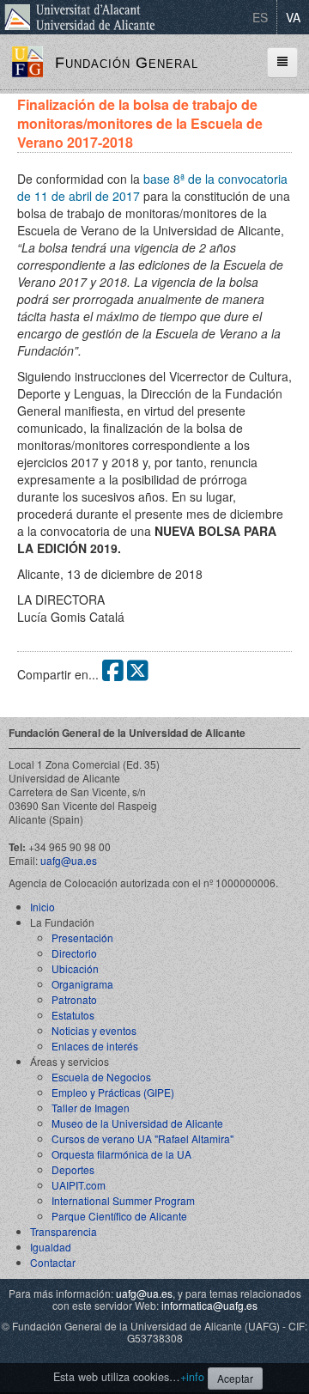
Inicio (42, 906)
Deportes (73, 1169)
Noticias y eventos (94, 1030)
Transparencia (63, 1231)
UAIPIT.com (79, 1185)
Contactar (53, 1262)
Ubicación (75, 968)
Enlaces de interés (95, 1045)
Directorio (74, 953)
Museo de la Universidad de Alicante (137, 1123)
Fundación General (126, 62)
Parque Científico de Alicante (119, 1215)
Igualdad (50, 1246)
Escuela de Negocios (101, 1076)
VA (293, 17)
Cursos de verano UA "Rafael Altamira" (142, 1138)
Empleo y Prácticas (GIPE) (113, 1092)
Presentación (82, 937)
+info (192, 1377)
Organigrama (82, 984)
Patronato (74, 999)
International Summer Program (123, 1200)
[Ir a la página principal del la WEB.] (27, 59)
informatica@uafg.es (209, 1305)
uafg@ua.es (68, 860)
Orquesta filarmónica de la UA (121, 1154)
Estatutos (73, 1014)
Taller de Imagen (91, 1107)
